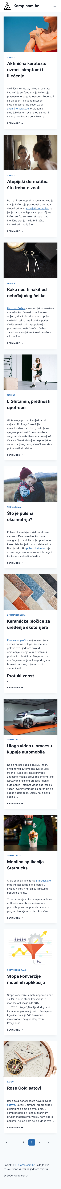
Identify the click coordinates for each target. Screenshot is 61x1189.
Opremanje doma (16, 615)
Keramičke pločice (17, 640)
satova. (11, 1104)
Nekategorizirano (17, 970)
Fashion (11, 283)
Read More (15, 123)
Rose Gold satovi (24, 1088)
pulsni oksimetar (36, 548)
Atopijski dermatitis (37, 208)
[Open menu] (54, 6)
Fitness (11, 395)
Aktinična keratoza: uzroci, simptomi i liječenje (26, 69)
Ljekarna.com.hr (24, 1165)
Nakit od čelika (16, 308)
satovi (10, 1082)
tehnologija (14, 507)
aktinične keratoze (18, 108)
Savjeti (11, 57)
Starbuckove (43, 880)
